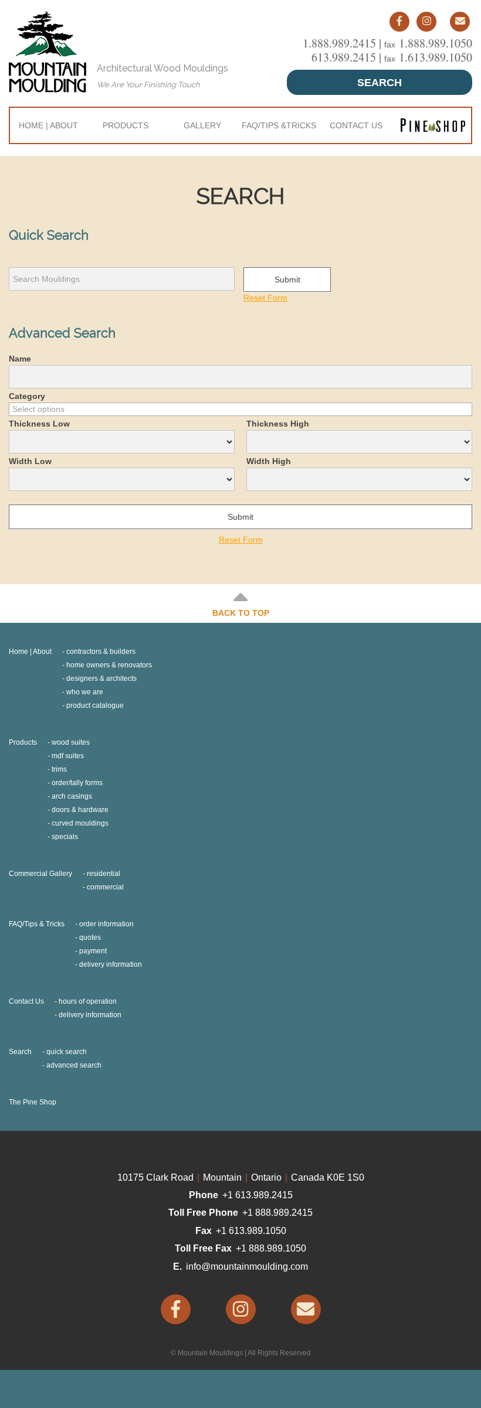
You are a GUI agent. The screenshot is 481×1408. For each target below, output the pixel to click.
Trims (59, 769)
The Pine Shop (32, 1102)
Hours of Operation (88, 1001)
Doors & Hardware (80, 810)
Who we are (84, 692)
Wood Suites (71, 742)
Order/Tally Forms (77, 783)
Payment (93, 951)
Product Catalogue (95, 705)
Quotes (90, 937)
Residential (103, 874)
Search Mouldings (45, 260)
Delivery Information (110, 964)
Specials (65, 837)
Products (125, 125)
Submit (287, 279)
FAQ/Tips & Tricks (37, 924)
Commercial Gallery (40, 874)
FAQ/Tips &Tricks (279, 125)
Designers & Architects (101, 678)
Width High (268, 461)
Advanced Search (73, 1065)
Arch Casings (72, 796)
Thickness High (277, 423)
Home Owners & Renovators (109, 665)
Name (20, 358)
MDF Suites (68, 756)
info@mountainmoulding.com (247, 1266)
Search (379, 82)
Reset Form (265, 297)
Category (27, 396)
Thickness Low (39, 423)
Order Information (106, 924)
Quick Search (66, 1052)
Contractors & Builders (101, 651)
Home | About (48, 125)
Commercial (105, 887)
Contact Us (356, 125)
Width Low (30, 461)
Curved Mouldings (80, 823)
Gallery (202, 125)
